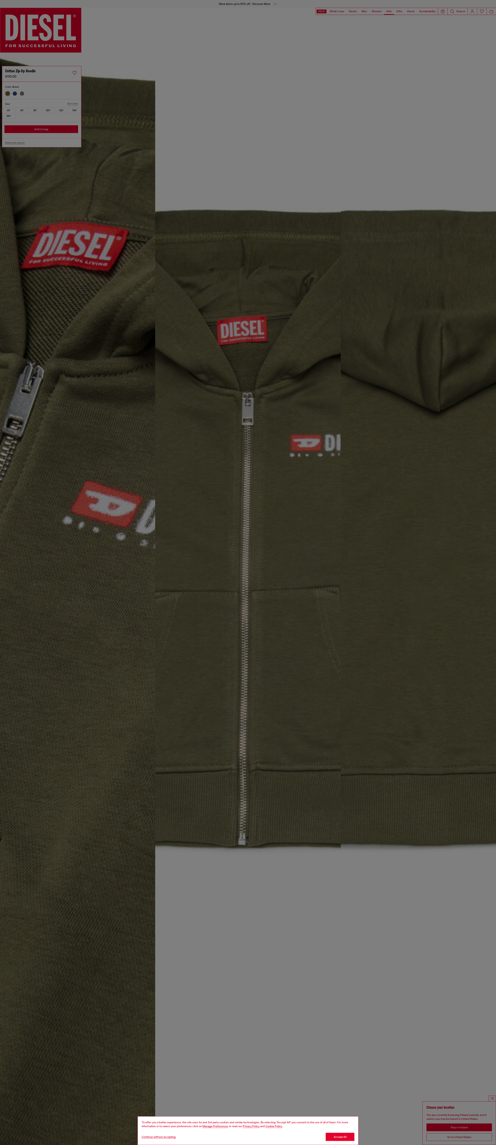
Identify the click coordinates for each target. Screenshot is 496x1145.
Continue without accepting (159, 1136)
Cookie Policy (273, 1126)
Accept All (340, 1136)
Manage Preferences (215, 1126)
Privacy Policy (251, 1126)
